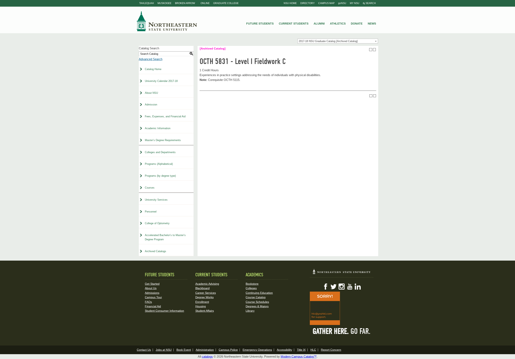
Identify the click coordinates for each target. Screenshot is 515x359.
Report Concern (331, 349)
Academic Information (157, 128)
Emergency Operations (257, 349)
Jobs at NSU (164, 349)
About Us (151, 288)
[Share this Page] (367, 49)
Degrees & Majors (257, 306)
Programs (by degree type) (160, 175)
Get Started (152, 283)
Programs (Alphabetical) (159, 163)
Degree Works (204, 297)
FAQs (148, 301)
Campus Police (228, 349)
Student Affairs (204, 310)
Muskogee (164, 3)
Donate (357, 23)
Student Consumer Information (164, 310)
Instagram (342, 287)
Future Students (260, 23)
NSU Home (290, 3)
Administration (205, 349)
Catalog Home (153, 69)
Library (250, 310)
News (372, 23)
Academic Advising (207, 283)
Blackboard (202, 288)
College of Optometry (157, 223)
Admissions (152, 292)
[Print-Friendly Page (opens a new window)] (370, 49)
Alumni (319, 23)
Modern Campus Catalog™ (299, 356)
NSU (167, 21)
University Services (156, 199)
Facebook (325, 287)
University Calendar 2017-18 (161, 81)
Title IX (301, 349)
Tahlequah (146, 3)
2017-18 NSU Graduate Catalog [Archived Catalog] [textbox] (328, 41)
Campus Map (326, 3)
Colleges (251, 288)
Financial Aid (153, 306)
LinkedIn (358, 287)
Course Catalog (256, 297)
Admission (151, 104)
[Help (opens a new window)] (374, 49)
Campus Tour (153, 297)
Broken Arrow (185, 3)
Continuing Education (259, 292)
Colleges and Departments (160, 152)
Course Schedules (257, 301)
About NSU (151, 92)
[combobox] (338, 41)
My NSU (354, 3)
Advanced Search (150, 59)
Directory (307, 3)
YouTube (350, 287)
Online (205, 3)
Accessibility (284, 349)
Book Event (183, 349)
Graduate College (226, 3)
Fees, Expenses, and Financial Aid (165, 116)
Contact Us (144, 349)
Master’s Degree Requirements (163, 140)
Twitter (334, 287)
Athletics (338, 23)
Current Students (293, 23)
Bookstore (252, 283)
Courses (149, 187)
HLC (313, 349)
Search (370, 3)
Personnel (151, 211)
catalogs (207, 356)
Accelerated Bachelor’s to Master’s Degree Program (165, 237)
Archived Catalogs (155, 251)
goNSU (342, 3)
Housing (200, 306)
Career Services (205, 292)
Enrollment (202, 301)
